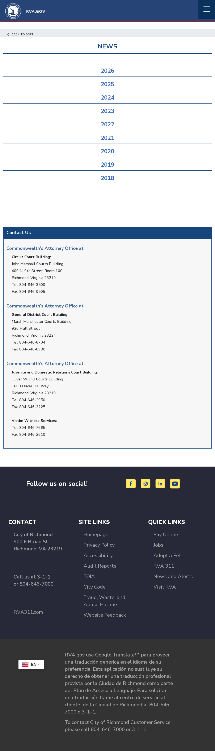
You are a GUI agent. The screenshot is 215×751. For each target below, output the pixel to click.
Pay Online (165, 534)
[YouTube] (175, 483)
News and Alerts (173, 576)
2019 (107, 165)
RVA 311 (163, 566)
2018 (107, 178)
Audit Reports (100, 566)
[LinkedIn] (161, 483)
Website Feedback (105, 615)
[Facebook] (131, 483)
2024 (107, 98)
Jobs (158, 545)
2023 (107, 111)
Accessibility (98, 555)
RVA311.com (28, 612)
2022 (107, 124)
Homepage (96, 534)
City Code (95, 587)
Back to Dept (23, 34)
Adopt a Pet (167, 555)
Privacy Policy (99, 545)
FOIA (89, 576)
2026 (107, 71)
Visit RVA (164, 587)
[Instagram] (146, 483)
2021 (107, 138)
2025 (107, 84)
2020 (107, 151)
